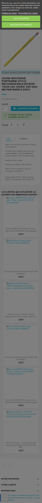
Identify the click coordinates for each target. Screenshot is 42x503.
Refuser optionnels (21, 25)
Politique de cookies (9, 13)
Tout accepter (21, 18)
